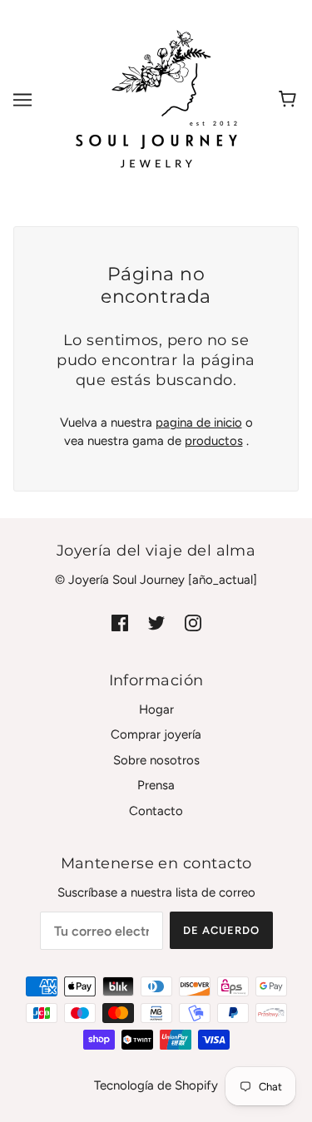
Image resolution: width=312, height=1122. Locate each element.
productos (214, 440)
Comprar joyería (156, 734)
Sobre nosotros (156, 760)
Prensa (156, 785)
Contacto (156, 810)
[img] (120, 621)
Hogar (156, 709)
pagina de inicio (199, 422)
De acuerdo (221, 930)
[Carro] (290, 100)
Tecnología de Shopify (156, 1085)
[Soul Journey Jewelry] (156, 98)
